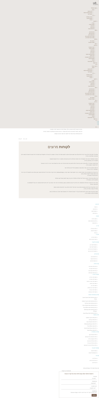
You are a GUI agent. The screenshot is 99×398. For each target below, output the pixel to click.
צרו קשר (95, 63)
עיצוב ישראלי (94, 8)
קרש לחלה (96, 263)
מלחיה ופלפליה (95, 332)
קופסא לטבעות (91, 58)
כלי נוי (93, 15)
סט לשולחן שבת (91, 28)
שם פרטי (95, 376)
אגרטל (91, 19)
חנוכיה (97, 234)
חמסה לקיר (90, 14)
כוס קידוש (96, 254)
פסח (96, 30)
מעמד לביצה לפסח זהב (89, 37)
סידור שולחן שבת (91, 61)
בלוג (96, 43)
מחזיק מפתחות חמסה (93, 294)
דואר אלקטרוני (94, 386)
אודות (95, 39)
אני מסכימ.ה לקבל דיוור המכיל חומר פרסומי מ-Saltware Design (83, 392)
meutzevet (68, 370)
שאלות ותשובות (91, 42)
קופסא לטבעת (89, 18)
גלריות (95, 45)
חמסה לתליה (96, 274)
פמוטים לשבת (95, 242)
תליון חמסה (96, 314)
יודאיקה (95, 21)
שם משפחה (94, 381)
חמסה (93, 9)
